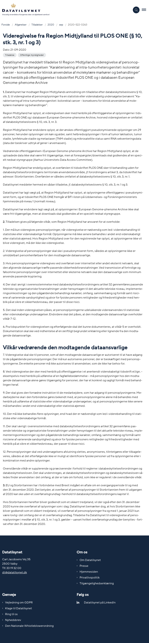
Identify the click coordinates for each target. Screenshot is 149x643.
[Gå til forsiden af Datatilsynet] (64, 10)
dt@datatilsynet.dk (14, 572)
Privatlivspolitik (90, 578)
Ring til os (11, 614)
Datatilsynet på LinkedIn (100, 603)
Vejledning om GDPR (19, 603)
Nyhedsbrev (13, 620)
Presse (84, 566)
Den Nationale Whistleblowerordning (29, 626)
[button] (145, 10)
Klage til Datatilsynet (18, 608)
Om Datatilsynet (90, 560)
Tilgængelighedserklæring (97, 583)
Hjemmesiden (89, 572)
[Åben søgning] (136, 10)
